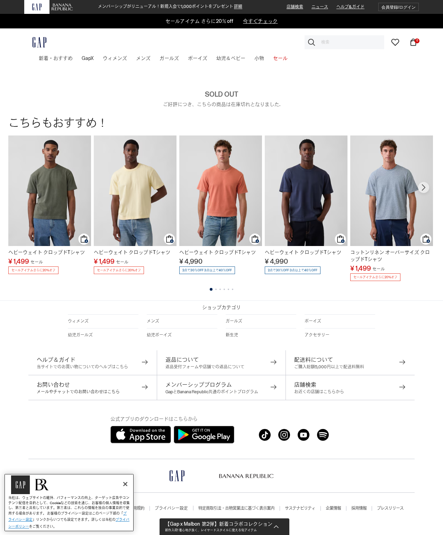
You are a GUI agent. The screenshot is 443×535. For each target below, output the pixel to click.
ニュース (319, 7)
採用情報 (359, 508)
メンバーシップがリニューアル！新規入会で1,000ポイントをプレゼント (170, 6)
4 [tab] (224, 289)
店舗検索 (295, 7)
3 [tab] (220, 289)
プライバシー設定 (171, 508)
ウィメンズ (78, 321)
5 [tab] (228, 289)
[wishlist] (395, 42)
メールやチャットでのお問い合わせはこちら (78, 391)
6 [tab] (232, 289)
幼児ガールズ (80, 335)
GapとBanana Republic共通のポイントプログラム (211, 391)
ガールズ (234, 321)
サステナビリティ (300, 508)
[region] (69, 503)
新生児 (232, 335)
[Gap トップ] (35, 42)
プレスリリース (390, 508)
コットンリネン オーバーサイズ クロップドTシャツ (390, 255)
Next (423, 187)
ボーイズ (313, 321)
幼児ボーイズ (159, 335)
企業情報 (333, 508)
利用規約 (136, 508)
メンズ (153, 321)
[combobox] (344, 42)
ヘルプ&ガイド (350, 7)
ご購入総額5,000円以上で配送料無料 (329, 367)
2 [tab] (216, 289)
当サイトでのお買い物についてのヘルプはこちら (82, 367)
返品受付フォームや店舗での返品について (204, 367)
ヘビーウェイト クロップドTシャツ (46, 252)
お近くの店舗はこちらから (319, 391)
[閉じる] (125, 484)
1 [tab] (211, 289)
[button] (398, 7)
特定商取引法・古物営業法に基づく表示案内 (236, 508)
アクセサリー (317, 335)
